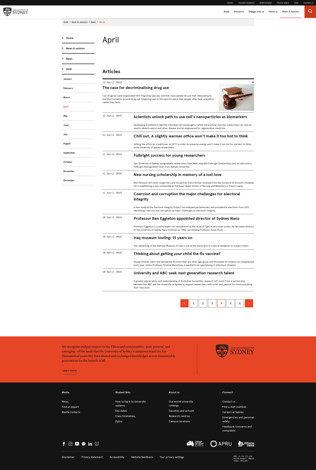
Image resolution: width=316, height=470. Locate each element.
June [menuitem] (65, 125)
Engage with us (256, 11)
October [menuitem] (67, 162)
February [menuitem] (68, 88)
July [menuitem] (65, 134)
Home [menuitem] (69, 38)
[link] (230, 3)
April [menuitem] (65, 106)
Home (66, 22)
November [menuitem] (68, 171)
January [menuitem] (67, 79)
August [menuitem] (66, 143)
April (102, 22)
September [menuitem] (69, 152)
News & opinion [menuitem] (75, 48)
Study (226, 11)
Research (239, 11)
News (93, 22)
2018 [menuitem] (69, 69)
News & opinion (290, 11)
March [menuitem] (66, 97)
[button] (310, 11)
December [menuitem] (69, 180)
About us (273, 11)
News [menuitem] (69, 58)
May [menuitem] (65, 115)
